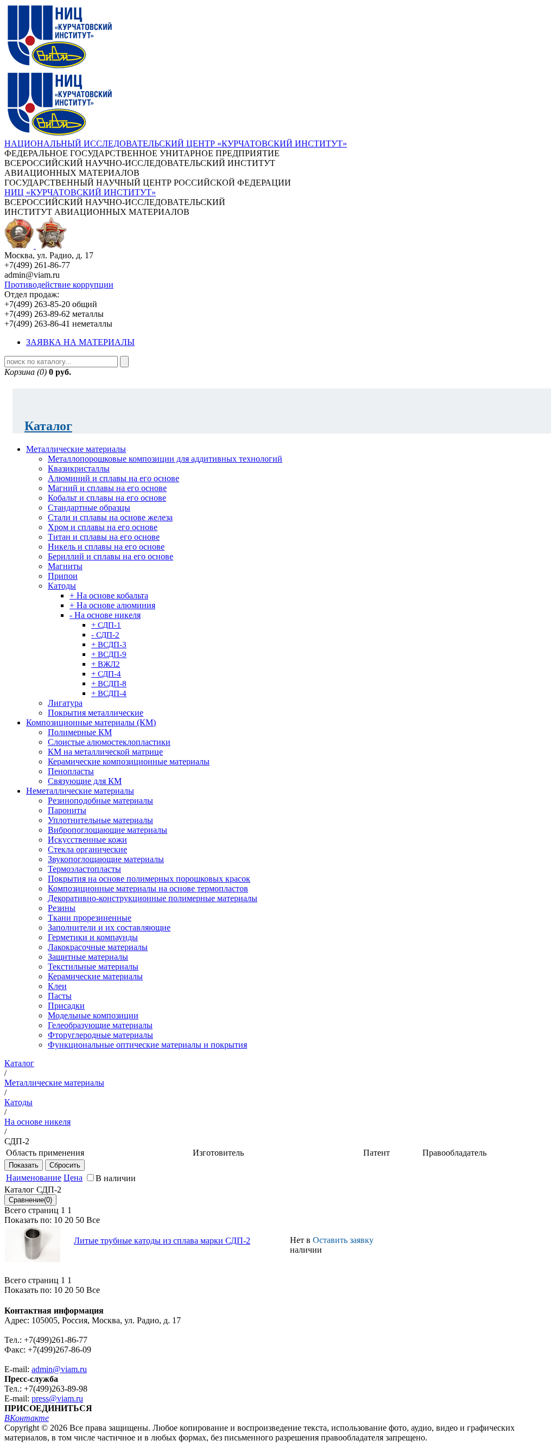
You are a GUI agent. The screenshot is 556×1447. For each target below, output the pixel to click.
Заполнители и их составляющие (109, 927)
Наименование (33, 1177)
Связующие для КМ (85, 781)
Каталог (48, 426)
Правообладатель (454, 1152)
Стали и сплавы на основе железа (110, 517)
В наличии (116, 1178)
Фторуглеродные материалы (100, 1035)
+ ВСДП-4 (109, 693)
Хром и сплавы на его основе (102, 527)
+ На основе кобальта (109, 595)
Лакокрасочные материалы (98, 947)
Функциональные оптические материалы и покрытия (147, 1044)
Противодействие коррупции (58, 284)
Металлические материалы (76, 449)
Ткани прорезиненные (89, 917)
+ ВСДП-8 (109, 683)
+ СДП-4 (106, 674)
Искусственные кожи (87, 839)
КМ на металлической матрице (105, 751)
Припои (63, 576)
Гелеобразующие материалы (100, 1025)
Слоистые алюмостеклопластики (109, 742)
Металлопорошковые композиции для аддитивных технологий (165, 458)
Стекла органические (87, 849)
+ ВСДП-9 (109, 654)
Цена (73, 1177)
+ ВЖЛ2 (105, 664)
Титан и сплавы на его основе (104, 536)
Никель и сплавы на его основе (106, 546)
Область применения (45, 1152)
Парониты (67, 810)
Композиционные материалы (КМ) (91, 722)
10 (58, 1220)
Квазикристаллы (79, 468)
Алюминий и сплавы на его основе (113, 478)
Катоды (62, 585)
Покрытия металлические (95, 712)
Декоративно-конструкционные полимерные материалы (152, 898)
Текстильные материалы (93, 966)
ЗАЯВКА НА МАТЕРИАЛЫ (80, 342)
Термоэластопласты (84, 869)
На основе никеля (37, 1121)
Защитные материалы (88, 956)
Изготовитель (218, 1152)
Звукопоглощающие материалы (106, 859)
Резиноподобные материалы (100, 800)
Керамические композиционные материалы (129, 761)
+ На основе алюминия (112, 605)
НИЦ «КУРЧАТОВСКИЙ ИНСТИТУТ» (80, 192)
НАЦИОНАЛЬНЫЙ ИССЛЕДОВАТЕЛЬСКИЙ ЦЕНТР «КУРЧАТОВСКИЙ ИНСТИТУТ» (175, 143)
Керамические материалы (95, 976)
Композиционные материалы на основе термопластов (148, 888)
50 (79, 1220)
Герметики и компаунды (93, 937)
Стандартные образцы (89, 507)
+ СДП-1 (106, 625)
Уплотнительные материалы (100, 820)
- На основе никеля (105, 615)
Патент (376, 1152)
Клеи (57, 986)
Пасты (60, 995)
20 (69, 1220)
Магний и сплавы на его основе (107, 488)
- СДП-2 (105, 634)
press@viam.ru (57, 1398)
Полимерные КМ (80, 732)
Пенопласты (71, 771)
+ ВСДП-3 (109, 644)
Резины (61, 908)
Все (93, 1220)
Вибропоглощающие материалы (107, 829)
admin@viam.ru (59, 1369)
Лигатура (65, 702)
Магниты (65, 566)
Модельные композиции (93, 1015)
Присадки (66, 1005)
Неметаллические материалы (80, 790)
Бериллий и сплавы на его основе (110, 556)
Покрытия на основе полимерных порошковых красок (149, 878)
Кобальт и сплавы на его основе (107, 497)
